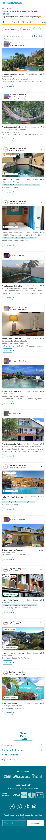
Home (4, 8)
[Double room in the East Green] (40, 122)
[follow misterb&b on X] (19, 806)
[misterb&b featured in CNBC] (21, 776)
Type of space (10, 29)
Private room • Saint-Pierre (13, 286)
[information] (8, 44)
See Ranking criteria (35, 36)
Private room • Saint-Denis (13, 74)
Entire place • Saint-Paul (12, 339)
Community (6, 745)
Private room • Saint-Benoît (12, 127)
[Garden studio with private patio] (40, 334)
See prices (8, 86)
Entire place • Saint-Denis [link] (12, 233)
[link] (23, 79)
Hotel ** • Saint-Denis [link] (11, 180)
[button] (23, 149)
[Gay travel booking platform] (23, 785)
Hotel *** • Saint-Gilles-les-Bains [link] (12, 497)
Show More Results (23, 736)
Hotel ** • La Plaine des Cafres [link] (13, 653)
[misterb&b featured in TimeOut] (37, 776)
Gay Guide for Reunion (12, 750)
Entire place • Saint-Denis (12, 391)
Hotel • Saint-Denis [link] (10, 600)
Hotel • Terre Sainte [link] (10, 703)
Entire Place (26, 29)
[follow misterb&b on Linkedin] (34, 806)
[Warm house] (40, 69)
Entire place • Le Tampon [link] (12, 550)
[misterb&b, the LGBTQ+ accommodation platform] (12, 2)
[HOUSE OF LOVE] (40, 386)
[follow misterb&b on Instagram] (26, 806)
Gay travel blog (8, 759)
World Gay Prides (9, 754)
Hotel (37, 29)
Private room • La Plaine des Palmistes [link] (13, 444)
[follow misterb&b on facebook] (12, 806)
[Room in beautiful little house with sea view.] (40, 281)
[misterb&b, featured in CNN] (7, 776)
